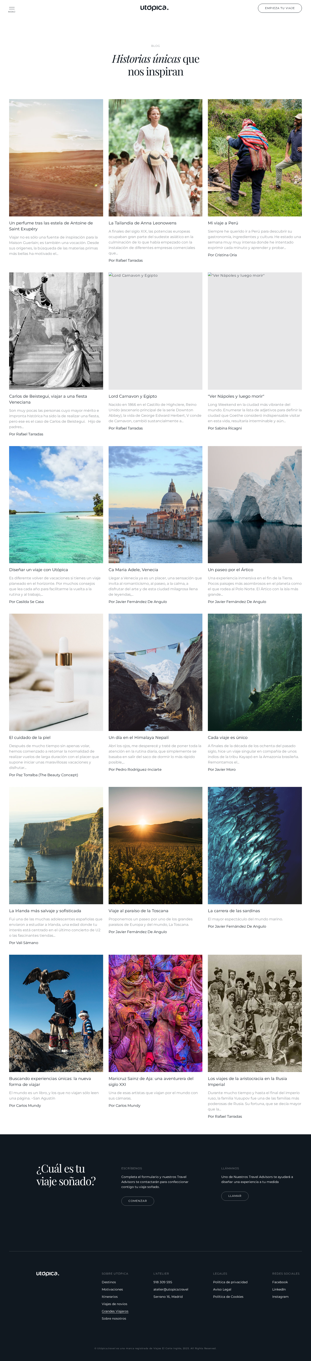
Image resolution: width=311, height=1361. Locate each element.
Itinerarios (110, 1297)
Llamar (235, 1196)
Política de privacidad (230, 1282)
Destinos (109, 1282)
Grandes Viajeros (115, 1311)
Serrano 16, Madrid (168, 1297)
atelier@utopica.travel (170, 1289)
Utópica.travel (106, 1348)
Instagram (280, 1297)
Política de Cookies (228, 1297)
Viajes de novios (114, 1304)
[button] (12, 8)
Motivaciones (112, 1289)
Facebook (280, 1282)
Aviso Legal (222, 1289)
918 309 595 (162, 1282)
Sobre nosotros (114, 1318)
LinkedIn (279, 1289)
